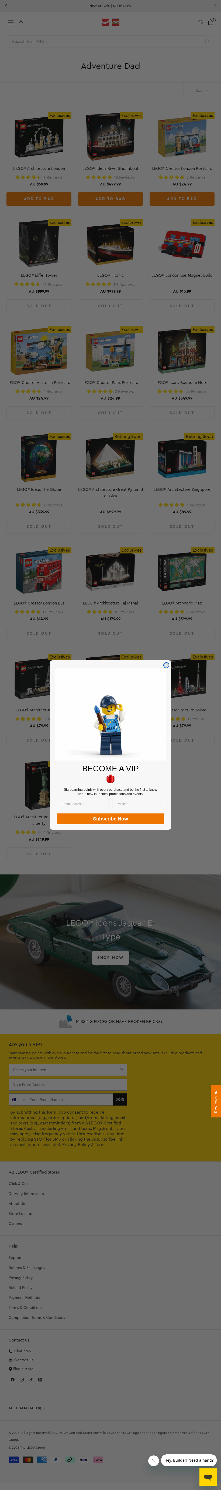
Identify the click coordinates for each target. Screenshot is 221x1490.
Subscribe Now (110, 819)
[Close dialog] (166, 665)
